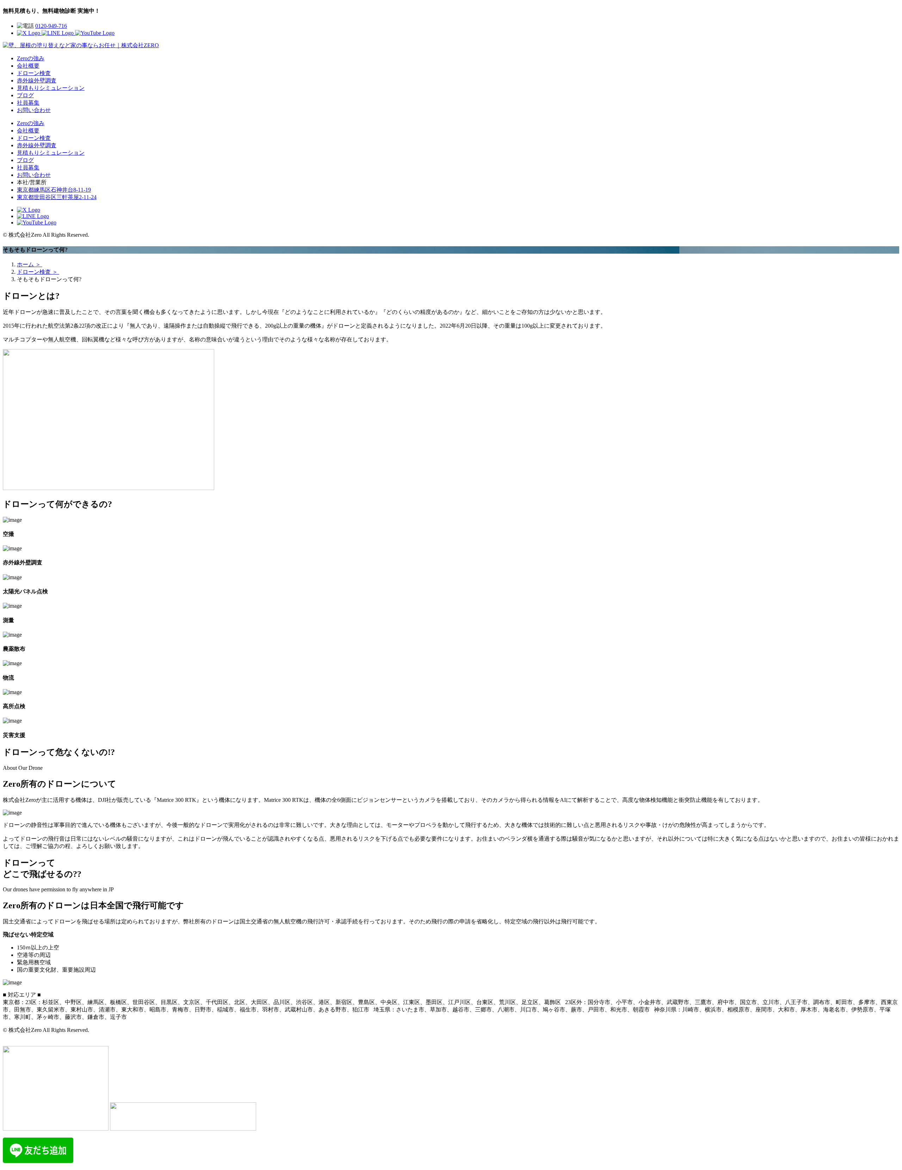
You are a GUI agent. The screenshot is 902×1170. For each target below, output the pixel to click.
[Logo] (81, 45)
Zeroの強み (30, 58)
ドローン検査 (34, 73)
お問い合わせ (34, 110)
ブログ (25, 95)
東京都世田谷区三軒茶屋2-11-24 (57, 197)
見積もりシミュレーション (51, 88)
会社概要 (28, 66)
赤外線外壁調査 (36, 80)
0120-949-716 (51, 26)
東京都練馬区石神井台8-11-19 (54, 190)
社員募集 (28, 103)
